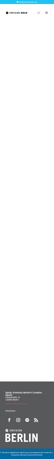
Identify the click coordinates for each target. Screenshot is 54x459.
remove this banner (35, 455)
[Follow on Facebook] (9, 420)
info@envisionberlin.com (18, 354)
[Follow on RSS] (36, 420)
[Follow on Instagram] (18, 420)
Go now (27, 229)
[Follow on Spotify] (27, 420)
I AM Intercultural (27, 220)
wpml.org (23, 452)
